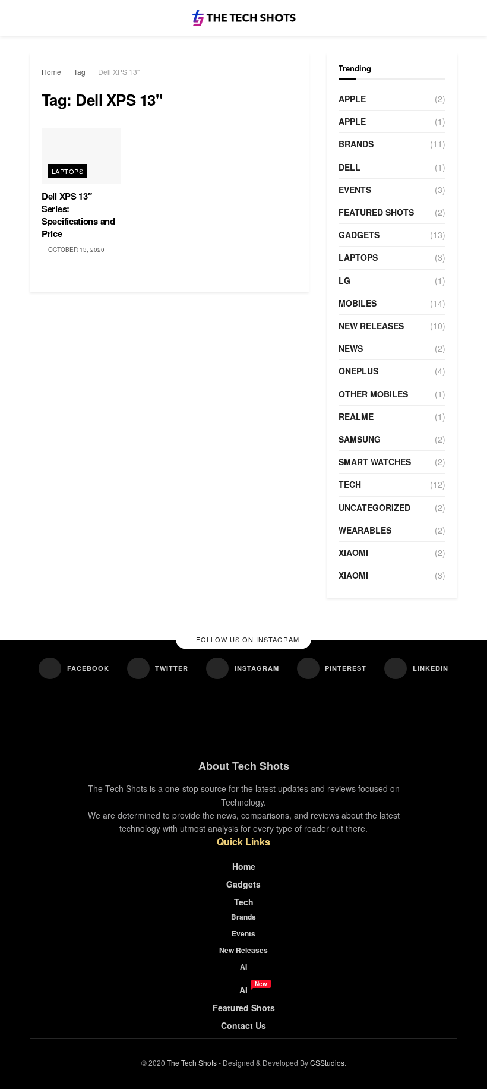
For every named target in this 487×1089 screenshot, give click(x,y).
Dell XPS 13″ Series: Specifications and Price (78, 215)
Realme (356, 416)
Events (355, 189)
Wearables (365, 530)
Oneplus (358, 371)
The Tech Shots (192, 1063)
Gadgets (359, 235)
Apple (352, 99)
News (351, 348)
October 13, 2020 (75, 249)
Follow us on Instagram (246, 640)
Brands (356, 144)
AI (243, 966)
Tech (350, 484)
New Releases (371, 326)
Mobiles (358, 303)
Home (51, 72)
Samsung (360, 439)
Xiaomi (353, 552)
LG (344, 280)
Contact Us (243, 1025)
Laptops (67, 171)
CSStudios (327, 1063)
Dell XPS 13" (119, 72)
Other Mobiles (373, 394)
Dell (349, 167)
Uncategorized (374, 507)
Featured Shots (376, 212)
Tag (80, 72)
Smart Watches (375, 462)
